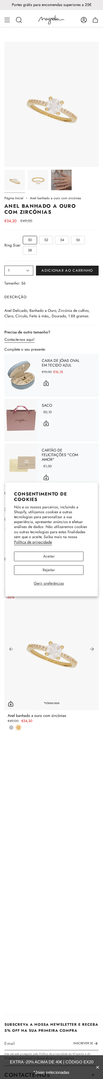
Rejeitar (49, 570)
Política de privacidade (33, 542)
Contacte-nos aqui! (19, 339)
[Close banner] (97, 1067)
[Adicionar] (46, 383)
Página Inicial (13, 198)
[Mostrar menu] (7, 20)
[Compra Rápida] (11, 704)
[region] (51, 1067)
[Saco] (20, 420)
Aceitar (49, 556)
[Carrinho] (95, 20)
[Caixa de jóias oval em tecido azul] (20, 375)
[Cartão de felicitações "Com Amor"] (20, 465)
